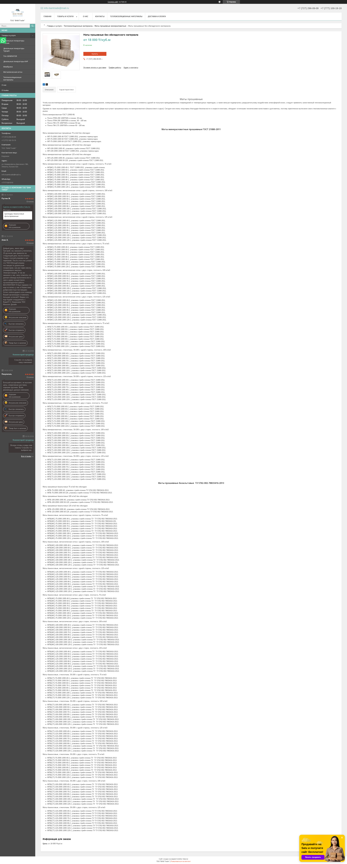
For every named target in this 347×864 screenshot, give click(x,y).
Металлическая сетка (12, 72)
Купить (95, 54)
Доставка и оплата (157, 16)
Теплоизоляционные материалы (12, 78)
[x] (47, 85)
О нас (4, 85)
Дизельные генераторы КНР (15, 61)
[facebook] (44, 85)
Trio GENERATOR (10, 56)
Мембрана (8, 66)
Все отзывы (26, 456)
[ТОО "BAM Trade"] (17, 12)
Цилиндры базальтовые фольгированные (14, 215)
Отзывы (5, 90)
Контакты (100, 16)
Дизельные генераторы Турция (13, 49)
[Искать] (32, 26)
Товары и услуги (9, 35)
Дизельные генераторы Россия (13, 41)
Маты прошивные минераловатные (110, 26)
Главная (47, 16)
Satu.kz (185, 859)
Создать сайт (113, 2)
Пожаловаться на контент (181, 861)
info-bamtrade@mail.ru (11, 174)
